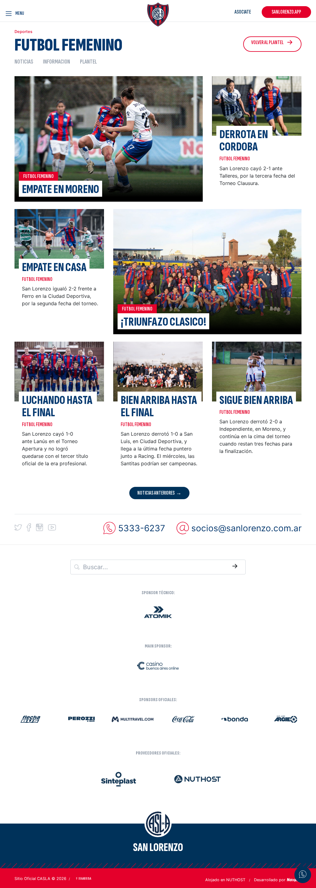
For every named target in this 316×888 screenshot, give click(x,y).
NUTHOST (235, 880)
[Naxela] (294, 879)
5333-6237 (141, 528)
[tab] (26, 61)
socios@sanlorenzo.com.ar (246, 528)
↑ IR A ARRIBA (83, 879)
